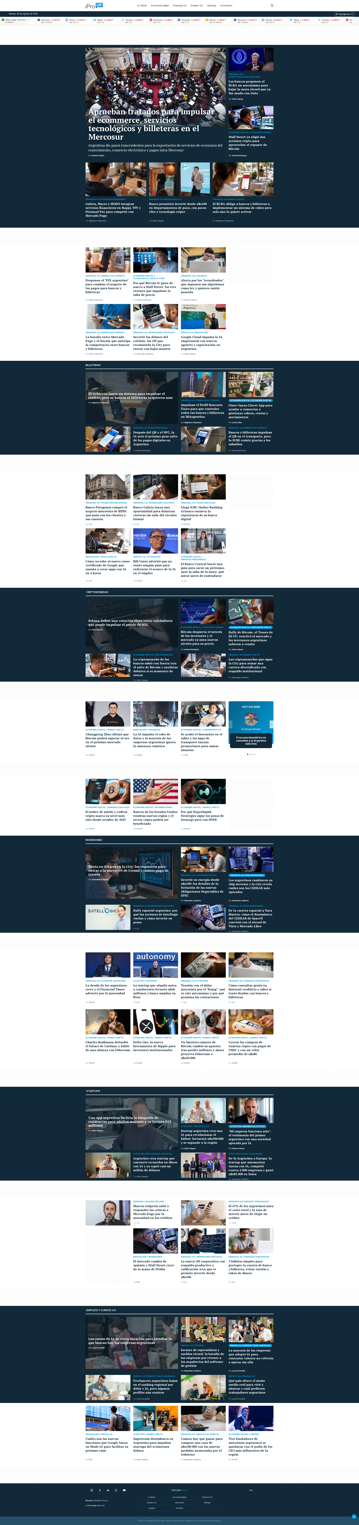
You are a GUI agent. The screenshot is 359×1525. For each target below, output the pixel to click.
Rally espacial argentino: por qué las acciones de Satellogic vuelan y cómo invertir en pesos (155, 916)
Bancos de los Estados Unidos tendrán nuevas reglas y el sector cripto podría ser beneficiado (155, 818)
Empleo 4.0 (197, 5)
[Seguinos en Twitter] (116, 1490)
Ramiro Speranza (96, 300)
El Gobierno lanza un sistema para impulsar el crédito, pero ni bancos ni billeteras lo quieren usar (130, 395)
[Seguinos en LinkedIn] (108, 1490)
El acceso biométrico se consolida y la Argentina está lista (251, 740)
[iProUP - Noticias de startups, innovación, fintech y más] (93, 5)
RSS (251, 1490)
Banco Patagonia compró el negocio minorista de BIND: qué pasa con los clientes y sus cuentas (106, 513)
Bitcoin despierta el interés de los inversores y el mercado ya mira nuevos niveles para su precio (201, 638)
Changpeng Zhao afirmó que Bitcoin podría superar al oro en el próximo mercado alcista (107, 740)
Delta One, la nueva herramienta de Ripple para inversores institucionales (154, 1046)
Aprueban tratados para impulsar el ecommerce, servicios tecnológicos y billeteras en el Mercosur (151, 124)
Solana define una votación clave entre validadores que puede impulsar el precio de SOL (130, 622)
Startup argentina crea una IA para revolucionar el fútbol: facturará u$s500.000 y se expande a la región (202, 1137)
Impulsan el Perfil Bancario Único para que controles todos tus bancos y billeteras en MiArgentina (202, 411)
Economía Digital (160, 5)
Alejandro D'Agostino (97, 221)
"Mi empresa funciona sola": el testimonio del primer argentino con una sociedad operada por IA (250, 1137)
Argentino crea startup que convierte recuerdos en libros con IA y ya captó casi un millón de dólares (155, 1164)
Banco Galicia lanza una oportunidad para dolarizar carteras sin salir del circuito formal (155, 513)
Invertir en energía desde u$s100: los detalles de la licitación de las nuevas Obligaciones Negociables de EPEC (202, 887)
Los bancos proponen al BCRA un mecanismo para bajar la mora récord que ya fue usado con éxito (250, 87)
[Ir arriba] (354, 1516)
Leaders (151, 1508)
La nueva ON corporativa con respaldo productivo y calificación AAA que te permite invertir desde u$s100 (203, 1269)
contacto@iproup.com (95, 1505)
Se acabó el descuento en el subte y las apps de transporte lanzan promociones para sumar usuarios (201, 742)
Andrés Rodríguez (239, 155)
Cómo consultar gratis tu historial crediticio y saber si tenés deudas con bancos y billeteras (250, 991)
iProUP (187, 524)
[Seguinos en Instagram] (91, 1490)
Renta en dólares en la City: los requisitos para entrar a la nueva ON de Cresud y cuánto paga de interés (128, 870)
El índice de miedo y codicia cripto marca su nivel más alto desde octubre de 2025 (106, 816)
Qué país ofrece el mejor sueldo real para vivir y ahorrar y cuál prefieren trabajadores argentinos (247, 1386)
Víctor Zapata (237, 99)
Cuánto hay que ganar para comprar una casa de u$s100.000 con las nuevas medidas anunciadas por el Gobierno (202, 1446)
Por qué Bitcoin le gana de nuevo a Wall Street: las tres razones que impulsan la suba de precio (154, 289)
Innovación (226, 5)
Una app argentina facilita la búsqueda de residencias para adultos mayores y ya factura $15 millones (129, 1121)
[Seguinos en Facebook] (100, 1490)
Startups (211, 5)
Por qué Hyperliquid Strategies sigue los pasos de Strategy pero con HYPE (202, 816)
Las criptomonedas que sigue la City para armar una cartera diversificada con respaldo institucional (251, 665)
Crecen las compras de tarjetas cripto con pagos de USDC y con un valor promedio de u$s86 (250, 1048)
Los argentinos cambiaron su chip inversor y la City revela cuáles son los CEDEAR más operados (250, 886)
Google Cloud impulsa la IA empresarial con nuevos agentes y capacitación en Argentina (201, 343)
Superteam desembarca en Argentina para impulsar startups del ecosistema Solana (153, 1444)
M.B (138, 1282)
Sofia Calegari (190, 354)
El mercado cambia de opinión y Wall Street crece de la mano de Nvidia (153, 1265)
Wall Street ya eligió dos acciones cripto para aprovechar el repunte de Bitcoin (248, 143)
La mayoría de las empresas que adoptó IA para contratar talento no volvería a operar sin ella (251, 1356)
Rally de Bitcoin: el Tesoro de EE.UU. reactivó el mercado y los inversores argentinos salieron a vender (251, 638)
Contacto (179, 1508)
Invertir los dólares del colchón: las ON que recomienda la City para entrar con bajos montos (151, 343)
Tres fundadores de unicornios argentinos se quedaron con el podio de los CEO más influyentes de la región (250, 1446)
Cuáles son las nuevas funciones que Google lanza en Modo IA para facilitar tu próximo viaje (107, 1444)
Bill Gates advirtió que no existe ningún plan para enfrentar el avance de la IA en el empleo (154, 567)
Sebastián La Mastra (144, 354)
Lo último (142, 5)
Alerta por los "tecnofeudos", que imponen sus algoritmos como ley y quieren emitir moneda (202, 286)
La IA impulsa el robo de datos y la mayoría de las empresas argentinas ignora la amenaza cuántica (154, 740)
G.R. (90, 524)
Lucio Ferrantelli (98, 1348)
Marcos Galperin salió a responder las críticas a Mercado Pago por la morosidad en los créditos (152, 1212)
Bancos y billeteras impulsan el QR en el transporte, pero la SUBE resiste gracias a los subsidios (250, 438)
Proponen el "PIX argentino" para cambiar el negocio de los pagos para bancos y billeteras (107, 286)
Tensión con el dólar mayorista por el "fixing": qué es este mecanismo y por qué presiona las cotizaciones (203, 991)
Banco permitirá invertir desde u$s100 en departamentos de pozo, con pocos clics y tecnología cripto (178, 208)
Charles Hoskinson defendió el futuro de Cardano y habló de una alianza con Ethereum (108, 1046)
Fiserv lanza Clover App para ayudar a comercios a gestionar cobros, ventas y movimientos (250, 411)
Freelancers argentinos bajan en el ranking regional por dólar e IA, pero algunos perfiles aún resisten (155, 1386)
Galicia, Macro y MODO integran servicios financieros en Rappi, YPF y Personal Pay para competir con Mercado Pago (113, 210)
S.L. (138, 524)
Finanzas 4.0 (180, 5)
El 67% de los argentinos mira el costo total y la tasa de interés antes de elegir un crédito (251, 1212)
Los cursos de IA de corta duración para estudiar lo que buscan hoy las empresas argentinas (130, 1340)
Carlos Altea (237, 422)
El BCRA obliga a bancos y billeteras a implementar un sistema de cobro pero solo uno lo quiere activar (242, 208)
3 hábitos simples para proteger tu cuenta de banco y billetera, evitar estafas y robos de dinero (250, 1267)
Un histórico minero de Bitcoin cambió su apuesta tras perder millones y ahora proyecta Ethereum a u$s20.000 (202, 1050)
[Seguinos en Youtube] (124, 1490)
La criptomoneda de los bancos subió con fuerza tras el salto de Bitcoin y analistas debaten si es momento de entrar (155, 667)
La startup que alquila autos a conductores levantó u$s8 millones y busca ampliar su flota (155, 991)
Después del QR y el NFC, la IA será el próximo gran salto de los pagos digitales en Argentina (155, 438)
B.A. (138, 1002)
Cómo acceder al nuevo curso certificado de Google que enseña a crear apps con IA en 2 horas (108, 567)
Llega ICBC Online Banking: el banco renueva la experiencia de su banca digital (202, 513)
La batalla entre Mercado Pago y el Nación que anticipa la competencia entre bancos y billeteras (108, 343)
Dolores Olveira (98, 155)
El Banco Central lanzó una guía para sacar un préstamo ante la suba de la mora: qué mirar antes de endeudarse (202, 570)
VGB (186, 755)
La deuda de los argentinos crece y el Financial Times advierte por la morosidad (106, 989)
